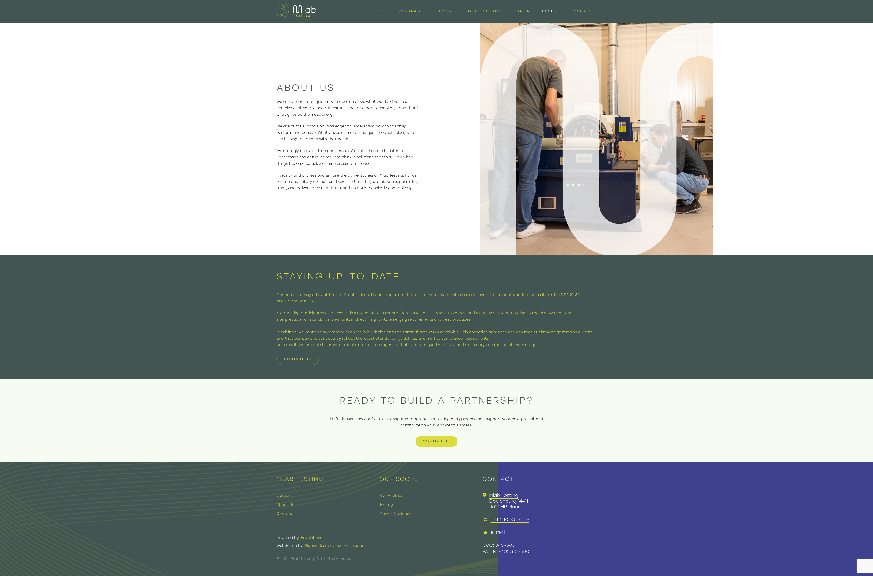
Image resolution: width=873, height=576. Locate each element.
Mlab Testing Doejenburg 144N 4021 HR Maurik (508, 501)
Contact (581, 11)
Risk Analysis (413, 11)
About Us (285, 504)
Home (381, 11)
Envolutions (311, 538)
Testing (447, 11)
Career (522, 11)
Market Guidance (395, 513)
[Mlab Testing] (296, 11)
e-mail (498, 532)
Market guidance (484, 11)
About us (551, 11)
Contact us (297, 359)
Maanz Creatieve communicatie (334, 546)
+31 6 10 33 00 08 (510, 519)
